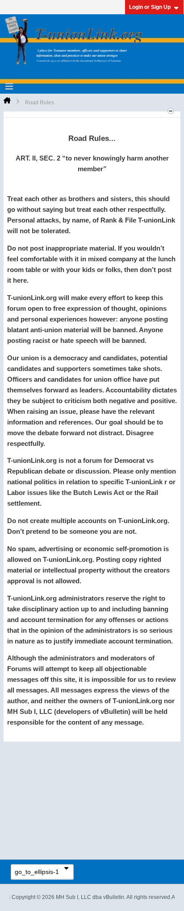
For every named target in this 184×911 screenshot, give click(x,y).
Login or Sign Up (150, 7)
